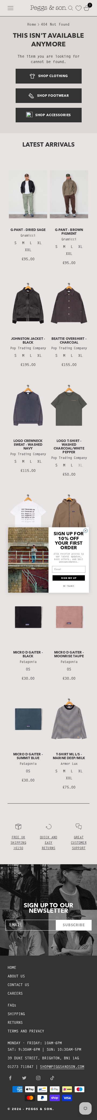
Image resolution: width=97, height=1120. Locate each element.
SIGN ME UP (69, 578)
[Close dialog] (86, 530)
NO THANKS (68, 586)
